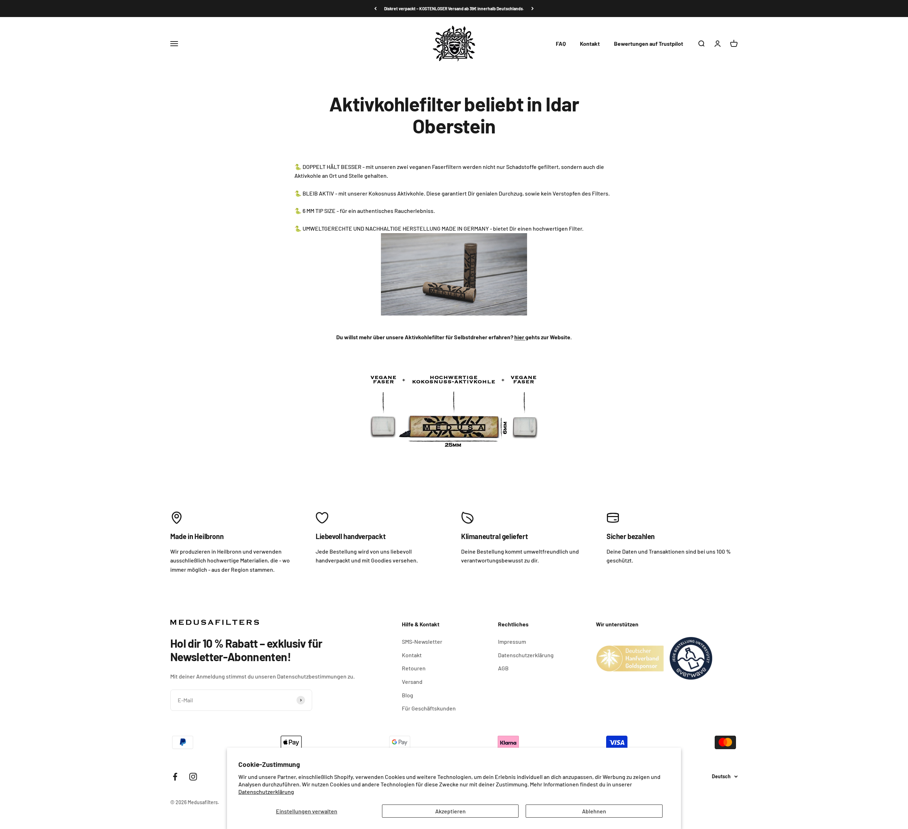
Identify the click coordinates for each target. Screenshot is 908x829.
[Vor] (532, 8)
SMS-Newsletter (422, 641)
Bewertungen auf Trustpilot (648, 43)
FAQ (561, 43)
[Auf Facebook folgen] (175, 776)
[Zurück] (375, 8)
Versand (412, 681)
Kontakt (590, 43)
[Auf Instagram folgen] (193, 776)
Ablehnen (594, 811)
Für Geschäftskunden (429, 708)
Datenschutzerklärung (266, 791)
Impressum (512, 641)
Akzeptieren (450, 811)
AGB (503, 668)
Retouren (414, 668)
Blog (407, 695)
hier (519, 337)
